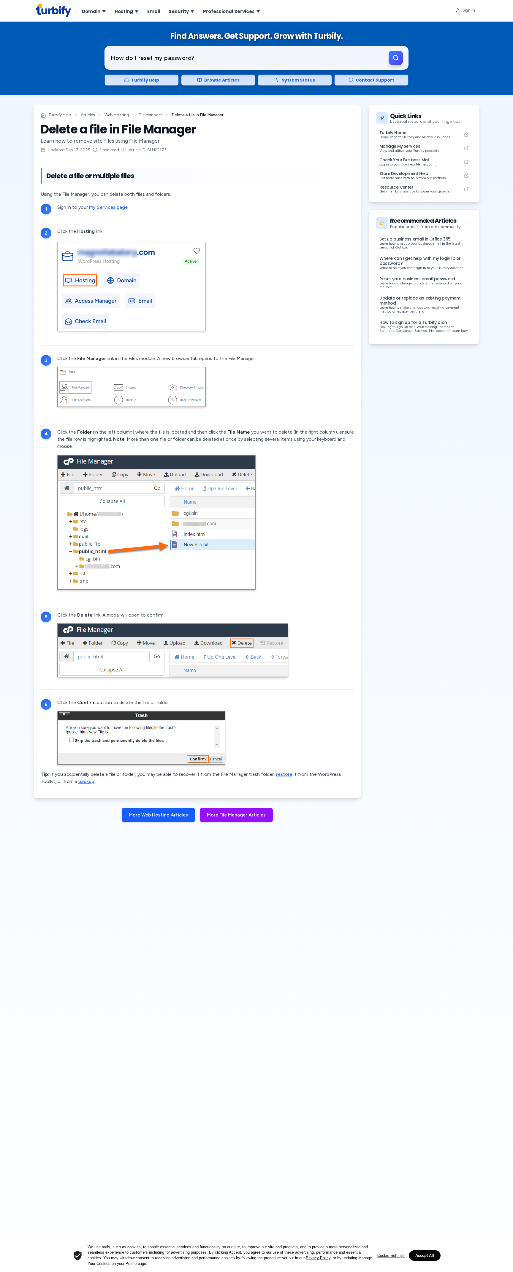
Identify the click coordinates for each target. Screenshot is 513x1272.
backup (86, 781)
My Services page (108, 207)
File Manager (150, 114)
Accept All (424, 1255)
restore (284, 774)
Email (153, 11)
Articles (88, 114)
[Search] (396, 57)
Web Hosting (116, 114)
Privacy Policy (318, 1258)
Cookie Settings (391, 1255)
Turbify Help (59, 114)
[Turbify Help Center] (53, 10)
